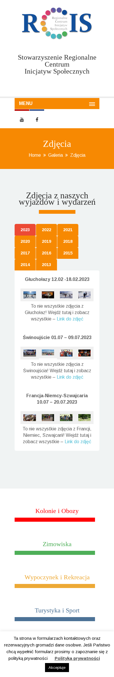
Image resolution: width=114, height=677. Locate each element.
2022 (46, 229)
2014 (25, 264)
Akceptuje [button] (57, 667)
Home (35, 155)
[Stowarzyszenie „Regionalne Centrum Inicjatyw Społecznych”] (57, 23)
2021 (67, 229)
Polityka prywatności (77, 658)
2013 (46, 264)
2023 (25, 229)
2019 (46, 241)
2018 (67, 241)
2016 (46, 253)
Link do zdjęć (70, 318)
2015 (67, 253)
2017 (25, 253)
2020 (25, 241)
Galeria (55, 155)
